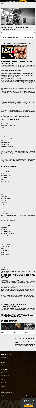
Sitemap (2, 367)
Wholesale (2, 372)
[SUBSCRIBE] (17, 357)
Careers (2, 365)
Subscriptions (3, 374)
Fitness (4, 29)
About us (2, 364)
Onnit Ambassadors (4, 371)
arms (3, 160)
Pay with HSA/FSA (4, 386)
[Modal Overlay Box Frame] (18, 1)
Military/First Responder (5, 375)
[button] (35, 1)
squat (3, 123)
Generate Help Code (4, 387)
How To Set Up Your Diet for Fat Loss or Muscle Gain (17, 315)
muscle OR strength (5, 280)
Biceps (2, 129)
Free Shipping (3, 383)
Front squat (3, 169)
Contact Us (2, 379)
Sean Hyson (7, 32)
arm (3, 127)
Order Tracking (3, 381)
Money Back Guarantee (5, 385)
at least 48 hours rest (10, 80)
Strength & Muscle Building (11, 29)
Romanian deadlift (4, 146)
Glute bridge (3, 173)
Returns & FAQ (3, 382)
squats (23, 150)
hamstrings (4, 117)
